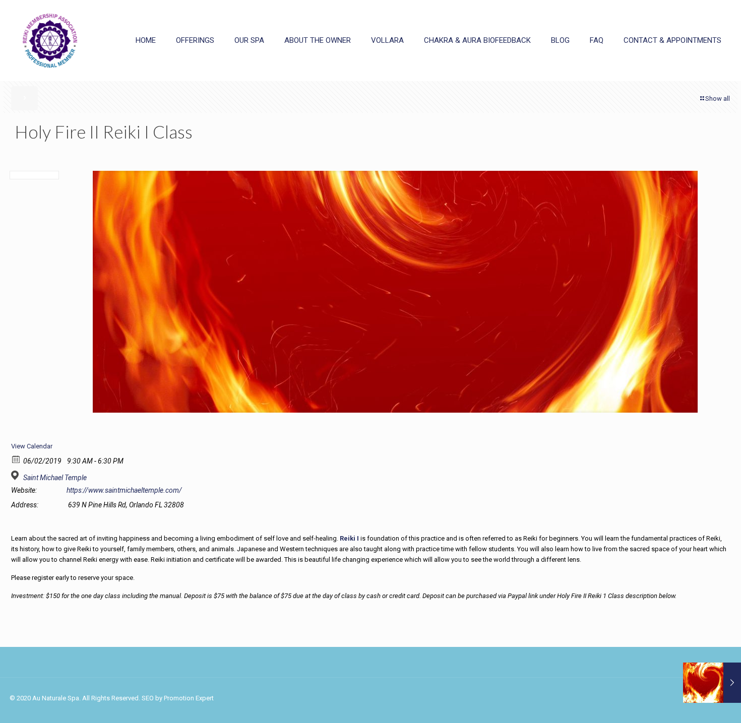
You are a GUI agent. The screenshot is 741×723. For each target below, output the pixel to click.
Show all (717, 98)
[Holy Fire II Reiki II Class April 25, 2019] (712, 683)
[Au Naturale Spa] (50, 40)
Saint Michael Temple (55, 478)
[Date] (16, 459)
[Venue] (16, 475)
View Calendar (31, 446)
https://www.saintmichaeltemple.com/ (124, 490)
